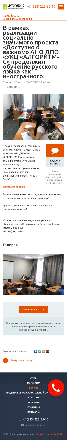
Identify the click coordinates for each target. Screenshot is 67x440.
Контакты (33, 412)
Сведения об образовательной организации (33, 393)
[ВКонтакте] (35, 351)
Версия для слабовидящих (18, 18)
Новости (33, 397)
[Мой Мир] (47, 351)
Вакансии (34, 402)
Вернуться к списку (21, 360)
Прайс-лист (33, 383)
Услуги (33, 388)
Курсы (33, 378)
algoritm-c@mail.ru (35, 425)
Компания (33, 407)
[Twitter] (39, 351)
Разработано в (50, 434)
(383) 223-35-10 (41, 6)
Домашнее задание (14, 186)
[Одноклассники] (43, 351)
